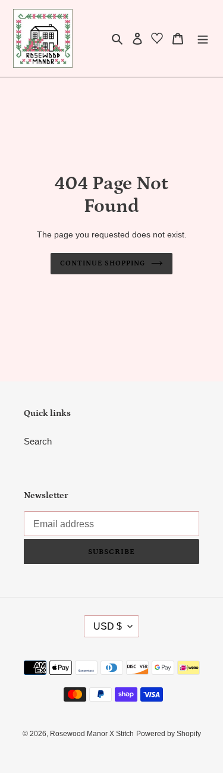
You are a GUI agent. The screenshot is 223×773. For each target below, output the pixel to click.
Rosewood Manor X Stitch (92, 734)
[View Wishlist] (157, 40)
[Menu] (202, 38)
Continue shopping (102, 263)
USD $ (107, 626)
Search (38, 441)
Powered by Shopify (168, 734)
